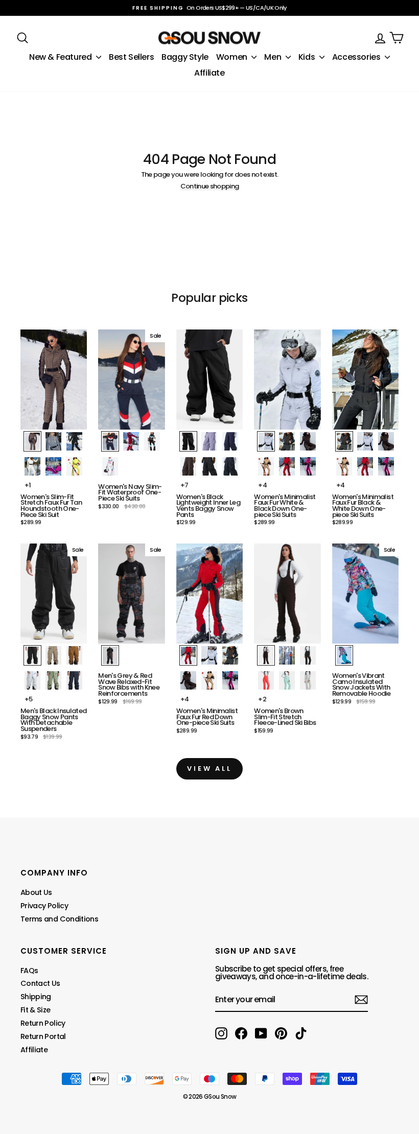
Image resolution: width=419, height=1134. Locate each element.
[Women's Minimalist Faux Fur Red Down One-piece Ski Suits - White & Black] (209, 655)
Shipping (35, 996)
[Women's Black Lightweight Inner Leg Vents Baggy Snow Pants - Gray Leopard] (230, 466)
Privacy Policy (44, 906)
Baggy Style (184, 57)
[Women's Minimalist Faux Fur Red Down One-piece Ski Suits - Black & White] (230, 655)
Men (273, 57)
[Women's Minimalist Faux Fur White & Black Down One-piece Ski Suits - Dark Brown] (308, 441)
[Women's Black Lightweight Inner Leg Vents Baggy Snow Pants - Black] (188, 441)
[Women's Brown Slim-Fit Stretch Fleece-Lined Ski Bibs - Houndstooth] (287, 655)
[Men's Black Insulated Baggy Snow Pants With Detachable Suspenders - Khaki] (53, 655)
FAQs (29, 970)
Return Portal (43, 1036)
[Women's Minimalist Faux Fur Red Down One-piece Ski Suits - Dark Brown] (188, 680)
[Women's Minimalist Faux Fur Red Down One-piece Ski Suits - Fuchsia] (230, 680)
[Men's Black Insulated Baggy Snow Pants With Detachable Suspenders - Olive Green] (53, 680)
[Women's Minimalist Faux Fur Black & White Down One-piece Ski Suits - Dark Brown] (386, 441)
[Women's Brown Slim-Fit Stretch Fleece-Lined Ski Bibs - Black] (308, 655)
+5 (29, 699)
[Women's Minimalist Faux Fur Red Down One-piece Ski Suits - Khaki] (209, 680)
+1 (28, 485)
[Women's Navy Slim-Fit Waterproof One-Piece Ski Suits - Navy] (110, 441)
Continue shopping (209, 186)
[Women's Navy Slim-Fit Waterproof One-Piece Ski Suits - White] (110, 466)
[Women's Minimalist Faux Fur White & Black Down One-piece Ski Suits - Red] (287, 466)
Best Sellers (131, 57)
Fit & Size (35, 1010)
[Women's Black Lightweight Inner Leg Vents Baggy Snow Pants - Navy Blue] (230, 441)
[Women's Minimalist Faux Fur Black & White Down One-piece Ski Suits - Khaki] (344, 466)
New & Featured (61, 57)
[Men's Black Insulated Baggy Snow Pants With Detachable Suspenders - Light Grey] (32, 680)
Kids (307, 57)
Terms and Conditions (59, 919)
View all (209, 768)
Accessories (357, 57)
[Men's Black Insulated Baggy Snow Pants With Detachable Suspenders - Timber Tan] (74, 655)
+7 (184, 485)
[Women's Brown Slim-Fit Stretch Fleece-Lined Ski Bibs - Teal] (287, 680)
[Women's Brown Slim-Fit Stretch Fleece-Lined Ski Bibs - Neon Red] (266, 680)
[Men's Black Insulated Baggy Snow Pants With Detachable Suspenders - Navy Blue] (74, 680)
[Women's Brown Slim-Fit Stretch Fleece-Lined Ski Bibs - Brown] (266, 655)
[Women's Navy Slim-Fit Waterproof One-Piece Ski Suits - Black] (152, 441)
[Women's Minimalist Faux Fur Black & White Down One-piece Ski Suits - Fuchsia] (386, 466)
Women (232, 57)
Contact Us (40, 983)
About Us (36, 892)
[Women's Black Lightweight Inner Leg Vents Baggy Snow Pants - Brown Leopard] (209, 466)
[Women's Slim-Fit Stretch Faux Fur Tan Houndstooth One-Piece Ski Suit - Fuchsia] (53, 466)
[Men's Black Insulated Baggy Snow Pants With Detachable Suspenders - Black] (32, 655)
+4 (262, 485)
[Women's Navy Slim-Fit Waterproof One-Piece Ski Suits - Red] (131, 441)
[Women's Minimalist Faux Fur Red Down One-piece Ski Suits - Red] (188, 655)
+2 (262, 699)
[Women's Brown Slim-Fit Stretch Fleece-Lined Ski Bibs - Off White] (308, 680)
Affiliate (209, 73)
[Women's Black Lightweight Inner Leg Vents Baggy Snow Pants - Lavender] (209, 441)
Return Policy (42, 1023)
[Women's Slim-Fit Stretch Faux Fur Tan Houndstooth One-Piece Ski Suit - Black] (74, 441)
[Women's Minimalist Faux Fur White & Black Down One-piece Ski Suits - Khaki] (266, 466)
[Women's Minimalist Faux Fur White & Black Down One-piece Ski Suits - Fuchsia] (308, 466)
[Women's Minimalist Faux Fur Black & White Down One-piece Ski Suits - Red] (365, 466)
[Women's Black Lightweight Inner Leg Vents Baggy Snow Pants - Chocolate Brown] (188, 466)
